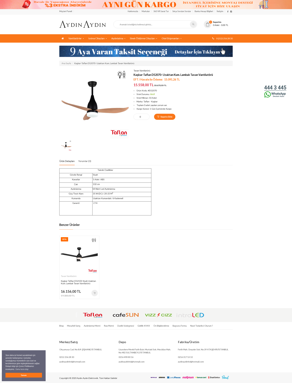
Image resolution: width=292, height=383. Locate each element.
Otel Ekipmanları (170, 38)
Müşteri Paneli (65, 11)
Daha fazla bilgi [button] (22, 369)
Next (126, 145)
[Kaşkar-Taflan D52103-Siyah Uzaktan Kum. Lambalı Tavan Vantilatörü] (94, 293)
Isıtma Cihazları (96, 38)
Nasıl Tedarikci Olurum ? (201, 325)
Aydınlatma (117, 38)
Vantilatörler (75, 38)
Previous (61, 145)
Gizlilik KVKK (143, 325)
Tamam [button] (24, 375)
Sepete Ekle (166, 116)
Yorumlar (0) (84, 161)
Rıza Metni (109, 325)
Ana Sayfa (66, 63)
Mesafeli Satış (73, 325)
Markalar (146, 11)
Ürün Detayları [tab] (67, 161)
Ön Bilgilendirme (161, 325)
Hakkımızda (133, 11)
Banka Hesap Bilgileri (204, 11)
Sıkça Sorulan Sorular (181, 11)
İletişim (220, 11)
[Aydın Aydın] (62, 38)
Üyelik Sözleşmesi (125, 325)
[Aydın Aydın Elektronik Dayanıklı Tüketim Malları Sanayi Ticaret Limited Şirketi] (82, 24)
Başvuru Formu (180, 325)
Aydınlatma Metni (92, 325)
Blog (61, 325)
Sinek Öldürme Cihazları (142, 38)
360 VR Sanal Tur (161, 11)
